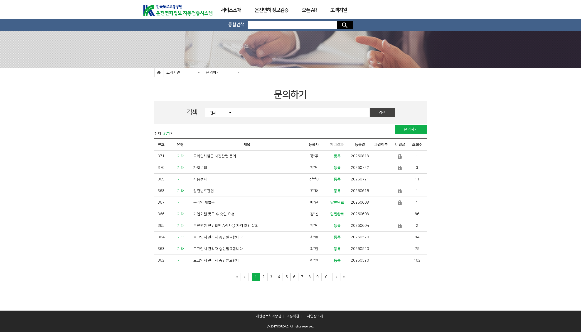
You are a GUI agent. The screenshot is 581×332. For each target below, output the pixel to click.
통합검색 (236, 24)
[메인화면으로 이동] (177, 8)
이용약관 (293, 316)
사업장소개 (315, 316)
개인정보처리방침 (268, 316)
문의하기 (411, 129)
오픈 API (309, 10)
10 (325, 277)
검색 (345, 25)
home (158, 72)
